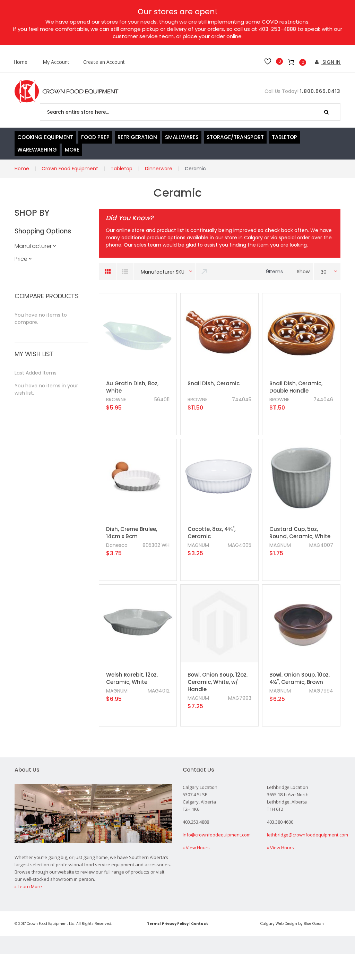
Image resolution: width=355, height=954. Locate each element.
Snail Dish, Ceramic (214, 383)
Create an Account (104, 62)
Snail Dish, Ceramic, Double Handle (295, 387)
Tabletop (121, 168)
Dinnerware (158, 168)
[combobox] (190, 112)
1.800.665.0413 (320, 91)
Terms (153, 923)
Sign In (330, 62)
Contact (199, 923)
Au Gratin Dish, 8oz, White (132, 387)
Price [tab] (21, 259)
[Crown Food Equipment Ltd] (67, 91)
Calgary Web (272, 923)
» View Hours (196, 847)
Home (20, 62)
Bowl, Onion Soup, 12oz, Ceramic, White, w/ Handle (218, 682)
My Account (56, 62)
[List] (124, 271)
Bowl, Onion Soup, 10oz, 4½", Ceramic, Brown (299, 678)
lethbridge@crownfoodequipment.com (307, 835)
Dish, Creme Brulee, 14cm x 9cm (131, 532)
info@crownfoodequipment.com (217, 835)
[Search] (326, 112)
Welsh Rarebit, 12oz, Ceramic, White (132, 678)
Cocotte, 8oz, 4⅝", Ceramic (211, 532)
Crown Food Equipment (70, 168)
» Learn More (28, 886)
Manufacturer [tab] (33, 246)
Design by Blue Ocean (304, 923)
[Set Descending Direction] (204, 271)
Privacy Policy (175, 923)
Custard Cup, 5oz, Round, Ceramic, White (299, 532)
